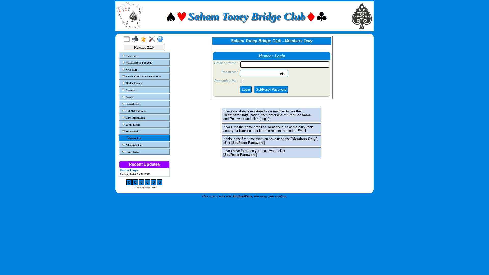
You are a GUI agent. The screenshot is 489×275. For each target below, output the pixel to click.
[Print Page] (136, 39)
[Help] (161, 39)
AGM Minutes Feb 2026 (138, 62)
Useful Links (132, 124)
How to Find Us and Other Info (143, 76)
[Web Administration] (153, 39)
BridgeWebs (132, 151)
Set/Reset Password (271, 89)
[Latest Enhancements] (144, 39)
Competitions (132, 104)
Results (129, 97)
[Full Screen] (128, 39)
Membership (132, 131)
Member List (134, 138)
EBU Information (135, 117)
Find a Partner (133, 83)
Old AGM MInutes (135, 110)
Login (246, 89)
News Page (131, 69)
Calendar (130, 90)
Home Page (131, 55)
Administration (133, 145)
